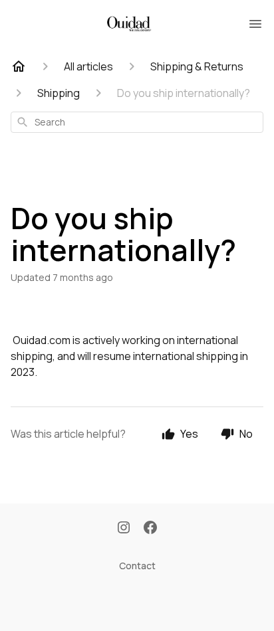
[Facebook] (150, 528)
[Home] (19, 66)
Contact (137, 565)
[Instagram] (124, 528)
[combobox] (137, 122)
